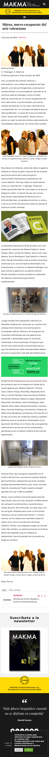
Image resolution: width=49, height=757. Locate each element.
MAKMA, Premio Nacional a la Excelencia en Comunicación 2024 (27, 12)
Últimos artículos (15, 590)
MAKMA (22, 37)
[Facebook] (38, 595)
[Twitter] (41, 595)
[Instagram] (44, 595)
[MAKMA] (7, 600)
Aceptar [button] (29, 750)
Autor (4, 590)
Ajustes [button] (19, 750)
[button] (44, 4)
